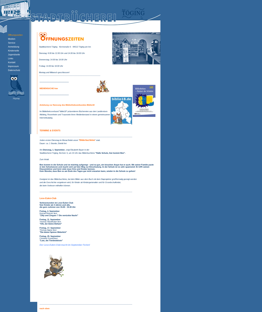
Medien (11, 39)
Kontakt (11, 62)
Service (11, 43)
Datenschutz (14, 70)
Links (10, 58)
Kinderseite (13, 50)
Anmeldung (13, 47)
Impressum (13, 66)
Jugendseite (14, 54)
